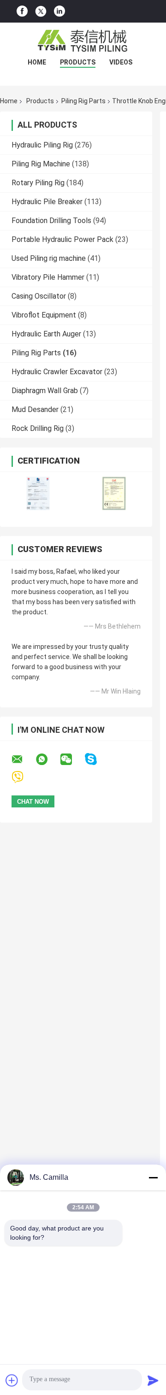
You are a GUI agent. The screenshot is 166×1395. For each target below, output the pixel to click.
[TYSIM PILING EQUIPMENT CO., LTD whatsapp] (47, 759)
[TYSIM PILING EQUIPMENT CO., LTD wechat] (71, 759)
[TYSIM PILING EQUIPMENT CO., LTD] (83, 41)
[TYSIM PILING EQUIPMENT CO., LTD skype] (96, 759)
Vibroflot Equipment (44, 315)
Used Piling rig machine (49, 258)
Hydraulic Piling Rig (42, 145)
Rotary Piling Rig (38, 182)
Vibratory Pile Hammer (48, 277)
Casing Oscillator (39, 296)
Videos (120, 62)
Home (37, 62)
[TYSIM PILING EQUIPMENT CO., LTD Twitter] (41, 11)
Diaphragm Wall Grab (45, 390)
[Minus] (153, 1177)
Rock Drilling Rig (38, 428)
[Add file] (12, 1380)
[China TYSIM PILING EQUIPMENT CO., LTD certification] (38, 493)
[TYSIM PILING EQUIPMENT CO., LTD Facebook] (22, 11)
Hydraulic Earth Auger (46, 334)
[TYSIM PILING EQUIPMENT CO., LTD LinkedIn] (59, 11)
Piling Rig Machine (41, 163)
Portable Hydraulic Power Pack (62, 239)
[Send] (153, 1380)
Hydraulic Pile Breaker (47, 201)
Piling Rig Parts (83, 101)
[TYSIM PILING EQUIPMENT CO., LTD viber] (23, 777)
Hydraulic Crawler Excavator (57, 371)
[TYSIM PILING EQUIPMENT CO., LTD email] (23, 759)
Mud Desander (35, 409)
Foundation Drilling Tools (51, 220)
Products (77, 62)
